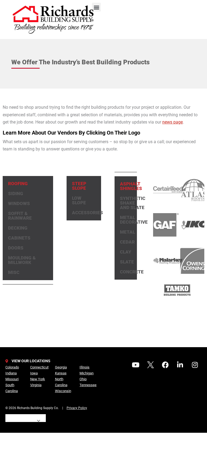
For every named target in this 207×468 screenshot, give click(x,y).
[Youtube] (135, 364)
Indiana (11, 373)
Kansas (61, 373)
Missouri (12, 379)
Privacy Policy (77, 408)
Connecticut (39, 367)
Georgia (61, 367)
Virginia (36, 385)
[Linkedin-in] (180, 364)
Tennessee (88, 385)
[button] (96, 7)
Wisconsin (63, 391)
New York (37, 379)
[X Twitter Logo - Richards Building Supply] (150, 364)
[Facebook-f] (165, 364)
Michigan (87, 373)
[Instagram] (195, 364)
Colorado (12, 367)
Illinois (84, 367)
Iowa (34, 373)
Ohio (83, 379)
